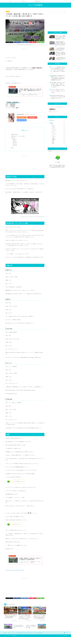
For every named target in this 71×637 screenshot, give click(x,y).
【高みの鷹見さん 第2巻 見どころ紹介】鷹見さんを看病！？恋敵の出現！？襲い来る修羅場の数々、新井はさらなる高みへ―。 (58, 84)
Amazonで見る (21, 117)
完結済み (58, 139)
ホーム (10, 1)
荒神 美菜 (15, 145)
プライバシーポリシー (8, 635)
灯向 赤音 (15, 142)
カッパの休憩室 (35, 5)
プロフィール (23, 1)
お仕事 (58, 125)
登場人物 (13, 137)
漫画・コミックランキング (53, 111)
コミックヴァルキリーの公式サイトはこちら (15, 570)
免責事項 (14, 635)
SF (58, 124)
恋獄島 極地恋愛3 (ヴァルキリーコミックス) (26, 114)
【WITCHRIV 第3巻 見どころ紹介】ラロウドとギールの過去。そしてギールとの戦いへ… (58, 91)
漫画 (58, 123)
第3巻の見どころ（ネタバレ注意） (18, 136)
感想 (12, 147)
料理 (58, 142)
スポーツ (58, 131)
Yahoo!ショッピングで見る (21, 120)
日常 (58, 143)
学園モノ (58, 138)
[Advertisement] (26, 52)
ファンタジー (58, 134)
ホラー (58, 135)
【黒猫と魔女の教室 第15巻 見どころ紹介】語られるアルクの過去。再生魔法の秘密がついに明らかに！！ (58, 97)
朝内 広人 (15, 139)
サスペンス (7, 11)
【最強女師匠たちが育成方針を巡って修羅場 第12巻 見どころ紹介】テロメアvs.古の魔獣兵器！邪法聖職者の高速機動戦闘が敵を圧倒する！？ (58, 77)
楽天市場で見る (32, 117)
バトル (58, 132)
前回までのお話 (14, 134)
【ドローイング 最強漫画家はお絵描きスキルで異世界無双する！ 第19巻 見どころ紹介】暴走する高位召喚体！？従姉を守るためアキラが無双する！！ (58, 70)
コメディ (58, 128)
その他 (58, 120)
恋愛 (58, 140)
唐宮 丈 (14, 140)
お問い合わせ (37, 1)
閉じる (27, 130)
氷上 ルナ (15, 143)
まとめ (58, 127)
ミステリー (58, 136)
